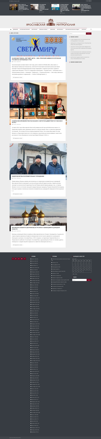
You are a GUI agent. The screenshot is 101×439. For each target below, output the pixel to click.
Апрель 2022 (34, 371)
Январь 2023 (34, 351)
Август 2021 (34, 388)
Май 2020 (34, 421)
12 (87, 265)
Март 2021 (34, 399)
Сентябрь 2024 (35, 308)
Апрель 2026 (34, 267)
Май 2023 (34, 343)
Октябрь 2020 (34, 410)
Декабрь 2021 (34, 380)
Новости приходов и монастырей (59, 279)
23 (78, 269)
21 (73, 269)
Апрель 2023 (34, 345)
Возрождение (55, 266)
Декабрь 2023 (34, 328)
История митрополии (25, 29)
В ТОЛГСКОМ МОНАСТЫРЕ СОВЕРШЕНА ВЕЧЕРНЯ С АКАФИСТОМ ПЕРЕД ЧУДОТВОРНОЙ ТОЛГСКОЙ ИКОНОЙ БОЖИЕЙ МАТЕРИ (81, 53)
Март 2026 (34, 269)
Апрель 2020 (34, 423)
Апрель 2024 (34, 319)
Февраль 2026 (34, 271)
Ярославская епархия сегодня (72, 29)
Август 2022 (34, 362)
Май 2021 (34, 395)
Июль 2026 (34, 261)
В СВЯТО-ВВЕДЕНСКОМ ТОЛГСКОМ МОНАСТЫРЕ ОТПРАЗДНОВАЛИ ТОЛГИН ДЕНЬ (80, 40)
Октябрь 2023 (34, 332)
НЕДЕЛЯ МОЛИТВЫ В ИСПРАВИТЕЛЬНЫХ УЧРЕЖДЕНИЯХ (28, 176)
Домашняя (15, 29)
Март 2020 (34, 425)
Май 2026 (34, 265)
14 (73, 267)
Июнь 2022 (34, 367)
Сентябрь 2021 (35, 386)
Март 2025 (34, 295)
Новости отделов (56, 277)
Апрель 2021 (34, 397)
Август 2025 (34, 284)
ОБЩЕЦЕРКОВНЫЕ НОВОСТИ (58, 282)
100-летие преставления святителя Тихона (61, 259)
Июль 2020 (34, 416)
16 (78, 267)
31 (81, 271)
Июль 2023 (34, 339)
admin (20, 61)
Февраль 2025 (34, 297)
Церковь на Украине (57, 288)
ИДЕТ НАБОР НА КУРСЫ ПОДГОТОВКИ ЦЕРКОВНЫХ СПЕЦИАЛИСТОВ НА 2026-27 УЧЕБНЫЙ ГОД (23, 7)
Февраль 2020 (34, 427)
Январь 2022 (34, 377)
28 (73, 271)
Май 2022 (34, 369)
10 (81, 265)
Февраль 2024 (34, 323)
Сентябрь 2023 (35, 334)
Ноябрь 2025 (34, 278)
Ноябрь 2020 (34, 408)
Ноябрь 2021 (34, 382)
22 (76, 269)
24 (81, 269)
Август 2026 (34, 259)
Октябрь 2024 (34, 306)
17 (81, 267)
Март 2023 (34, 347)
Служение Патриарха (57, 286)
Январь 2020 (34, 429)
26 (87, 269)
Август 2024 (34, 310)
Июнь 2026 (34, 263)
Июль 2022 (34, 364)
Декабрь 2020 (34, 406)
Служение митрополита (57, 284)
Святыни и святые (43, 29)
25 (84, 269)
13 (89, 265)
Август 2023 (34, 336)
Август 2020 (34, 414)
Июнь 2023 (34, 341)
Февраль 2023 (34, 349)
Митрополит (34, 29)
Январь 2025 (34, 300)
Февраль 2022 (34, 375)
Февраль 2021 (34, 401)
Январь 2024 (34, 326)
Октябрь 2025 (34, 280)
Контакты (84, 29)
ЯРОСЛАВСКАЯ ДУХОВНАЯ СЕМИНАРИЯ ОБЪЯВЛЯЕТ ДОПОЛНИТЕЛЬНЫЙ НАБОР (43, 7)
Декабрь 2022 (34, 354)
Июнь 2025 (34, 289)
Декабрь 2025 (34, 276)
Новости (54, 273)
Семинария (52, 29)
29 (76, 271)
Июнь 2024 (34, 315)
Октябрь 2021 (34, 384)
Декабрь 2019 (34, 432)
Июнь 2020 (34, 419)
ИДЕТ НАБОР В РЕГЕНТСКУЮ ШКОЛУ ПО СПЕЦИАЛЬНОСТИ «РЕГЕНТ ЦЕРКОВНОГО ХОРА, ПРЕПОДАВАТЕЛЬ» (86, 7)
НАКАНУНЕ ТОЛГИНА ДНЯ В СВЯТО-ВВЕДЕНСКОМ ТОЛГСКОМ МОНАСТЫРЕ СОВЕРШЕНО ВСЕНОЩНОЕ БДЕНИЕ (81, 48)
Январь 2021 (34, 403)
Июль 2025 (34, 287)
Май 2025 (34, 291)
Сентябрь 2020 (35, 412)
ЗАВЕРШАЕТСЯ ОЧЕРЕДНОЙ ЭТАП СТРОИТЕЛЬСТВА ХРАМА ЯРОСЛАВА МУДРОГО (81, 44)
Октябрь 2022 (34, 358)
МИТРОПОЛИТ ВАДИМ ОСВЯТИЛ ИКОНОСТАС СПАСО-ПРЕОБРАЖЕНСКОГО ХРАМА (80, 58)
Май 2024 (34, 317)
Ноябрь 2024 (34, 304)
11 (84, 265)
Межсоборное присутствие (58, 271)
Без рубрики (55, 264)
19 (87, 267)
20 (89, 267)
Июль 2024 (34, 313)
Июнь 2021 (34, 393)
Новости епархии (56, 275)
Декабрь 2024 (34, 302)
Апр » (76, 274)
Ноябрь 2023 (34, 330)
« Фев (73, 274)
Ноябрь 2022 (34, 356)
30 (78, 271)
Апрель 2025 (34, 293)
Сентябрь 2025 (35, 282)
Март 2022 (34, 373)
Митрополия (60, 29)
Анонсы (54, 262)
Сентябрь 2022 (35, 360)
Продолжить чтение (18, 77)
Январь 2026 (34, 274)
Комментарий (55, 269)
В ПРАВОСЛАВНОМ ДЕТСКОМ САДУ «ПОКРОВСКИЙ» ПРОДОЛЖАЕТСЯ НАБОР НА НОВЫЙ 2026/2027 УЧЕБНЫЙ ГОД (64, 8)
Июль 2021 (34, 390)
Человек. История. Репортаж (58, 290)
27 (89, 269)
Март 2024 (34, 321)
